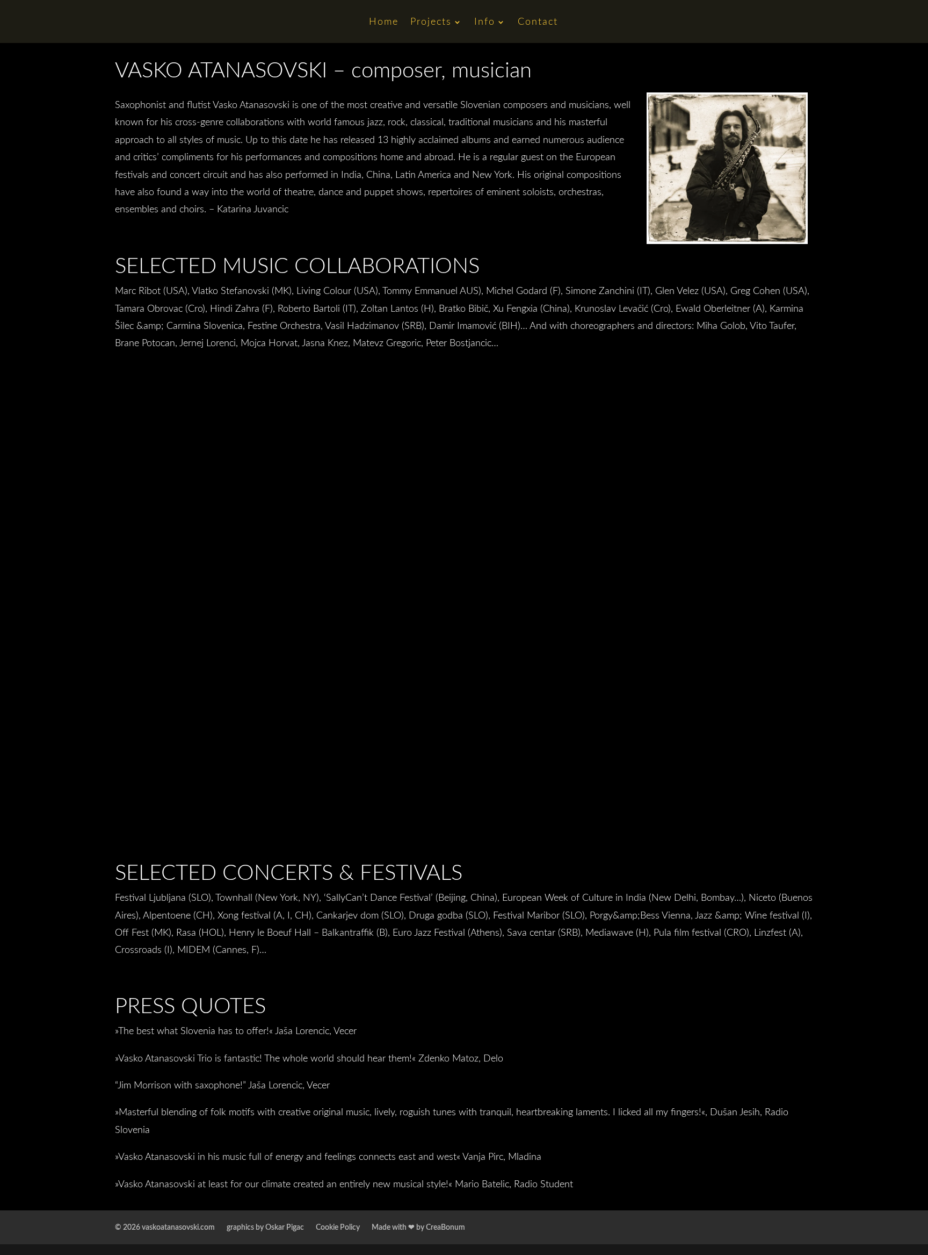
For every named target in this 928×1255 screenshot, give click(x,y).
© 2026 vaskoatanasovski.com (165, 1227)
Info (484, 22)
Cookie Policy (338, 1227)
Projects (431, 22)
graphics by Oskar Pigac (265, 1227)
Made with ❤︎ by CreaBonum (418, 1227)
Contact (538, 22)
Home (383, 22)
